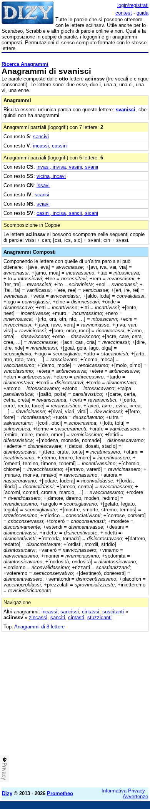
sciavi (43, 204)
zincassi (38, 617)
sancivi (41, 136)
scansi (42, 195)
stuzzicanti (99, 617)
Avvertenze (135, 796)
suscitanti (113, 612)
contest (123, 13)
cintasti (76, 617)
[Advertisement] (75, 706)
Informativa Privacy (123, 791)
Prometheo (60, 793)
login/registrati (132, 5)
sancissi (69, 612)
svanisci (125, 109)
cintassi (90, 612)
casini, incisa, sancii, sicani (67, 213)
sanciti (57, 617)
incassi (49, 612)
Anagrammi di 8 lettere (39, 627)
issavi (43, 185)
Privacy (4, 771)
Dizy (7, 793)
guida (142, 13)
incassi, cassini (50, 146)
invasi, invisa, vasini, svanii (67, 167)
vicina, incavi (51, 176)
